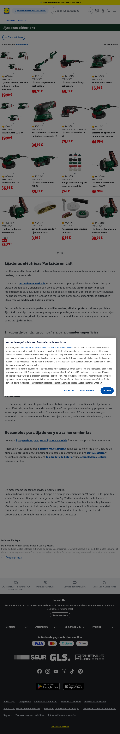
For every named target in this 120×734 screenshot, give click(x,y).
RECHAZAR (69, 390)
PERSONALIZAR (87, 390)
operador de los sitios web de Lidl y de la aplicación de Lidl (46, 347)
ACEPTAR (107, 390)
